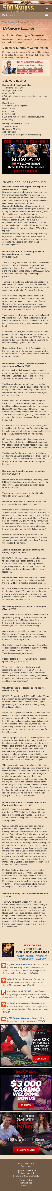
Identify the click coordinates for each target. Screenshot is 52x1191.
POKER (29, 956)
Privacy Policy (26, 1180)
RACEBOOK (40, 958)
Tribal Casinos (8, 22)
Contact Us (26, 1185)
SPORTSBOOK (26, 958)
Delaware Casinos (26, 22)
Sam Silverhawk (31, 1175)
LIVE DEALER (41, 956)
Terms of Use (26, 1182)
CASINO (20, 956)
